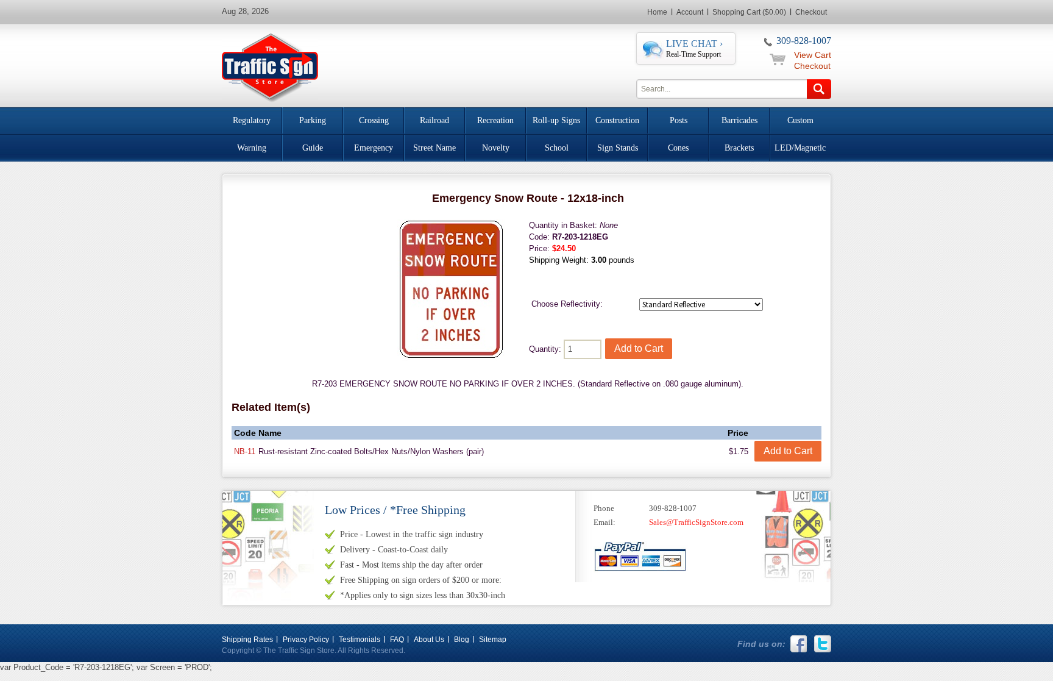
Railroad (434, 120)
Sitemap (492, 639)
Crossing (374, 120)
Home (657, 12)
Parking (312, 120)
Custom (800, 120)
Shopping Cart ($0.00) (749, 12)
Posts (678, 120)
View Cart (812, 55)
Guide (312, 147)
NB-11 (244, 451)
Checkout (811, 12)
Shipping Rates (247, 639)
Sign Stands (617, 147)
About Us (429, 639)
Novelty (495, 147)
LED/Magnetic (800, 147)
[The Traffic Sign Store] (270, 66)
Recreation (495, 120)
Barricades (739, 120)
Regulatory (252, 120)
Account (689, 12)
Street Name (434, 147)
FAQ (397, 639)
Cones (678, 147)
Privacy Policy (306, 639)
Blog (461, 639)
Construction (617, 120)
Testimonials (359, 639)
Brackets (739, 147)
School (557, 147)
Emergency (373, 147)
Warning (251, 147)
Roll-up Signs (556, 120)
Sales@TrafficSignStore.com (696, 522)
